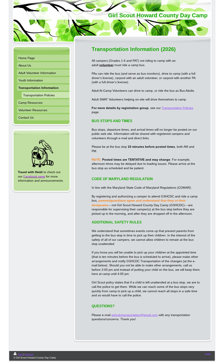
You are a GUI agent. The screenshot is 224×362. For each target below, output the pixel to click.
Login (207, 353)
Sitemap (29, 354)
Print (21, 354)
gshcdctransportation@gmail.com (134, 315)
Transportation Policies (177, 108)
